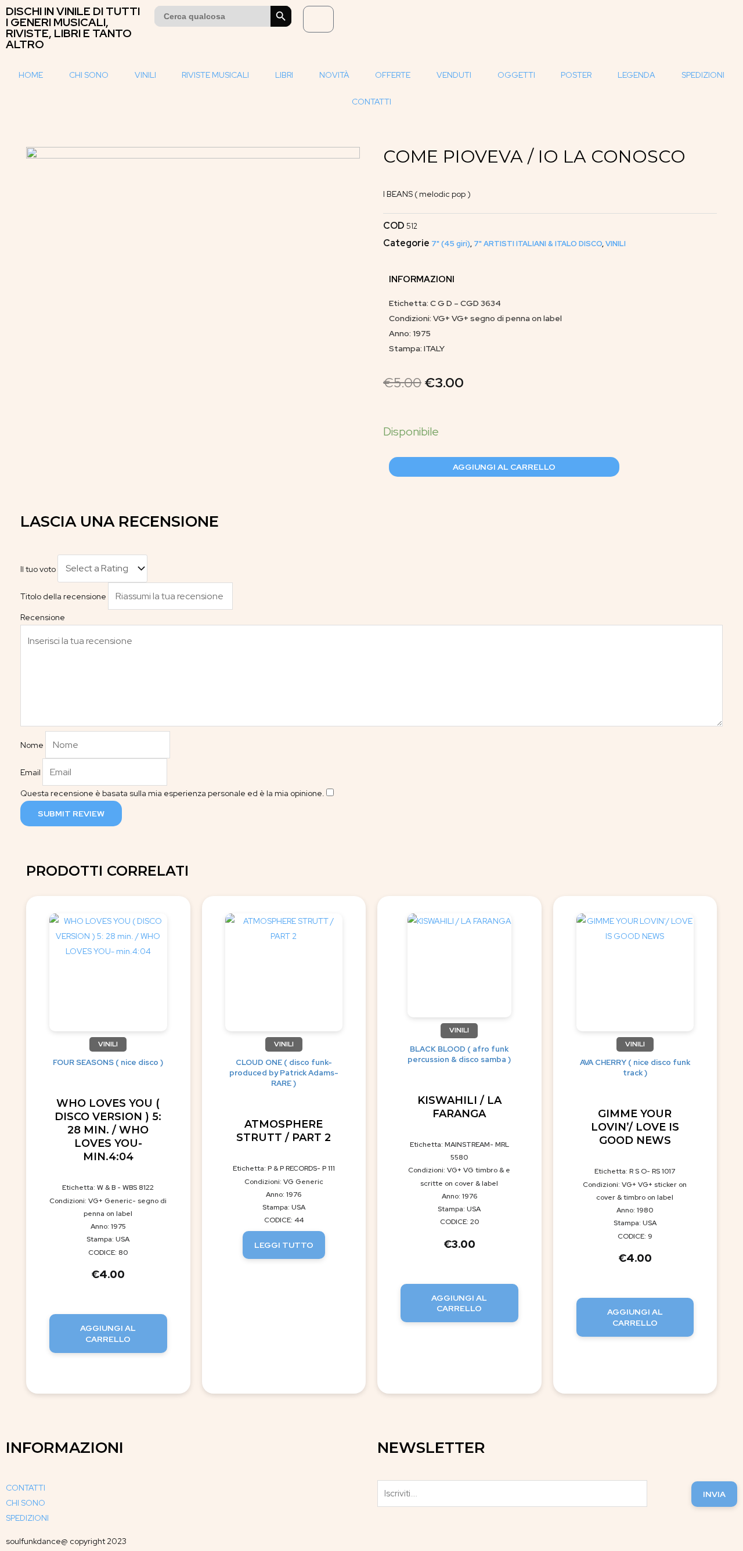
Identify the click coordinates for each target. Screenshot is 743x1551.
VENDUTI (454, 75)
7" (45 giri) (450, 244)
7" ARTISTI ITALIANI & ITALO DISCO (538, 244)
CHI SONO (89, 75)
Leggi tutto (283, 1245)
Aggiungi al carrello (504, 467)
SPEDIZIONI (702, 75)
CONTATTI (371, 101)
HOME (31, 75)
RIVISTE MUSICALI (215, 75)
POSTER (576, 75)
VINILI (145, 75)
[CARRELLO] (318, 19)
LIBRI (284, 75)
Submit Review (71, 813)
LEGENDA (636, 75)
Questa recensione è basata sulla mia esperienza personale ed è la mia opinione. (172, 793)
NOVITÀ (334, 75)
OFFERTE (392, 75)
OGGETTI (516, 75)
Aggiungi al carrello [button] (108, 1333)
